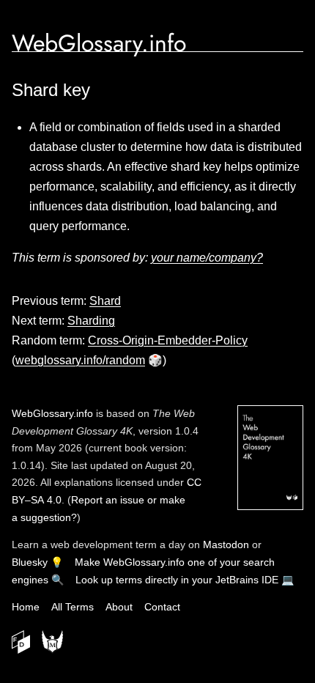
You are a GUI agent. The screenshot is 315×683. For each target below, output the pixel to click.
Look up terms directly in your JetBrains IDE (176, 580)
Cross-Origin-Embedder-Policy (168, 340)
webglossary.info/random (80, 360)
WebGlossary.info (99, 43)
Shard (105, 301)
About (119, 607)
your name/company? (207, 257)
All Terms (72, 607)
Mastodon (226, 544)
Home (26, 607)
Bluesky (30, 562)
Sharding (91, 320)
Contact (162, 607)
